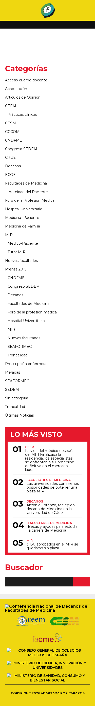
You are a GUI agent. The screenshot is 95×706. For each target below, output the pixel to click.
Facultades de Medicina (26, 183)
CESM (10, 123)
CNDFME (13, 140)
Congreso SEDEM (21, 149)
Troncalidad (18, 355)
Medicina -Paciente (22, 217)
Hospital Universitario (23, 209)
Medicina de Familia (22, 226)
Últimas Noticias (19, 415)
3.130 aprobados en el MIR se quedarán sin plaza (52, 546)
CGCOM (12, 131)
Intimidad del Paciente (28, 192)
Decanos (13, 166)
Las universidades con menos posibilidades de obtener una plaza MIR (53, 487)
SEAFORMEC (20, 346)
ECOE (10, 174)
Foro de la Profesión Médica (29, 200)
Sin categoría (16, 398)
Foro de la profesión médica (32, 312)
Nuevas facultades (21, 260)
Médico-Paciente (23, 243)
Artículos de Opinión (23, 97)
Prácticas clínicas (22, 114)
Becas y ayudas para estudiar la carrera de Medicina (53, 528)
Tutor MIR (17, 252)
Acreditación (16, 88)
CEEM (10, 106)
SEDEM (12, 389)
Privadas (12, 372)
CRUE (10, 157)
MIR (9, 235)
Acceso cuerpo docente (26, 80)
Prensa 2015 (15, 269)
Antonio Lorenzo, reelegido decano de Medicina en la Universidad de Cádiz (51, 509)
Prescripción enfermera (25, 363)
